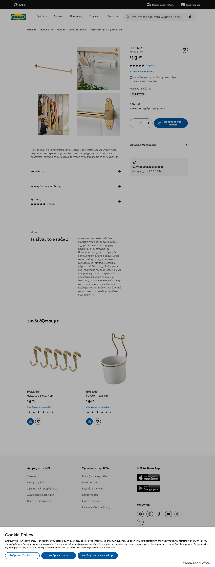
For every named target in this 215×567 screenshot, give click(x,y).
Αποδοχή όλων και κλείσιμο (97, 555)
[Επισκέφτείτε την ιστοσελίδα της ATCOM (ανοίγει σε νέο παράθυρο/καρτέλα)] (196, 563)
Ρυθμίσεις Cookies (20, 555)
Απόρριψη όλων (58, 555)
